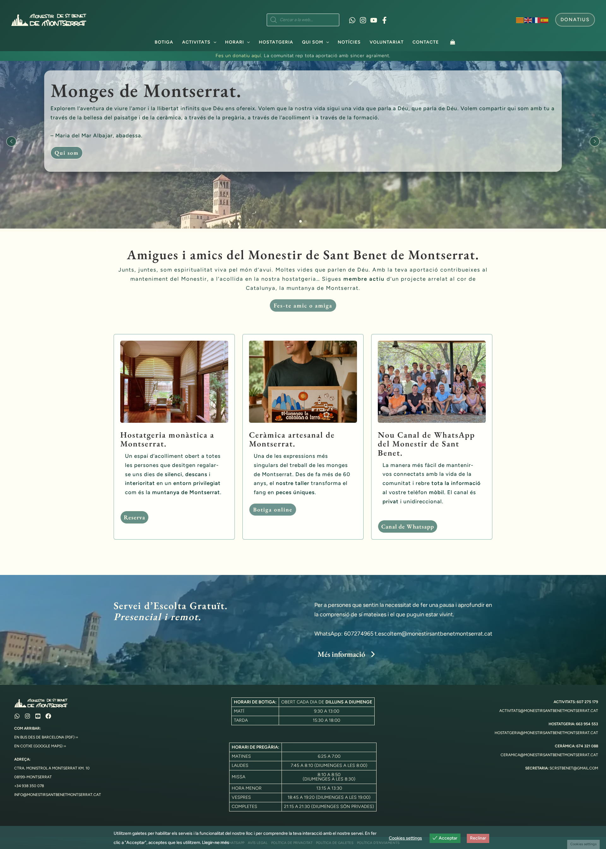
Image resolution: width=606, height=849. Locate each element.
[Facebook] (384, 20)
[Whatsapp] (17, 716)
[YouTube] (373, 20)
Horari (234, 42)
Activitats (196, 42)
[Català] (520, 19)
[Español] (545, 19)
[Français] (536, 19)
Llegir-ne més (215, 842)
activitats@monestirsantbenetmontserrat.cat (548, 710)
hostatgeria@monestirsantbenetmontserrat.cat (546, 733)
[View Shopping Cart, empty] (452, 41)
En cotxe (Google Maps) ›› (40, 746)
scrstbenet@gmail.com (574, 768)
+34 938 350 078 (29, 786)
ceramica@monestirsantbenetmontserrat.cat (549, 755)
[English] (528, 19)
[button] (575, 20)
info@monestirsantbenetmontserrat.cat (57, 794)
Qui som (312, 42)
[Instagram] (362, 20)
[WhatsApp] (352, 20)
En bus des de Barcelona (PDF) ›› (46, 737)
